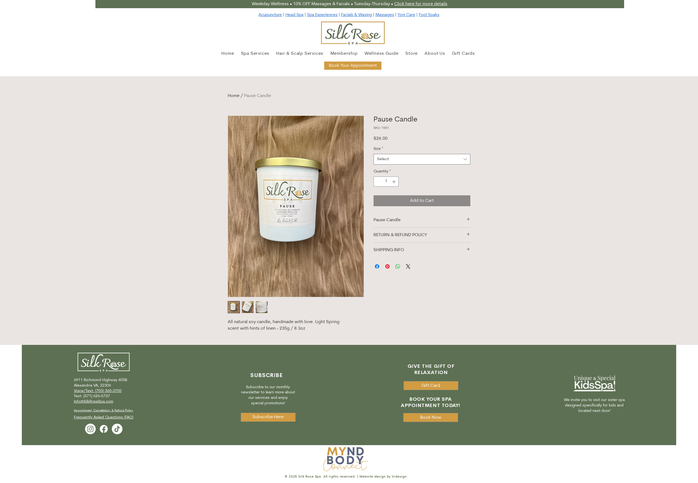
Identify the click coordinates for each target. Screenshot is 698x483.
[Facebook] (103, 429)
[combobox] (422, 159)
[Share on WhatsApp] (398, 266)
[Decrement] (377, 181)
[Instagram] (90, 429)
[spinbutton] (386, 181)
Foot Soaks (429, 15)
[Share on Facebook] (377, 266)
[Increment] (394, 181)
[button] (299, 54)
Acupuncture (270, 15)
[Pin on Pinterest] (387, 266)
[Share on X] (408, 266)
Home (233, 96)
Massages (384, 15)
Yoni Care (406, 15)
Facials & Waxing (356, 15)
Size (378, 149)
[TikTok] (117, 429)
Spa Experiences (322, 15)
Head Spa (294, 15)
